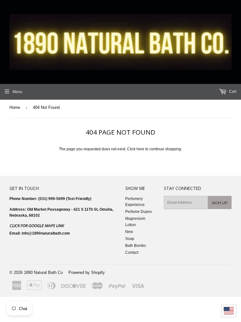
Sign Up (220, 202)
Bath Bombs (135, 245)
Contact (131, 252)
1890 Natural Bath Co (43, 272)
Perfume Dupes (138, 211)
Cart (232, 91)
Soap (129, 238)
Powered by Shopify (86, 272)
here (140, 149)
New (129, 232)
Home (14, 107)
